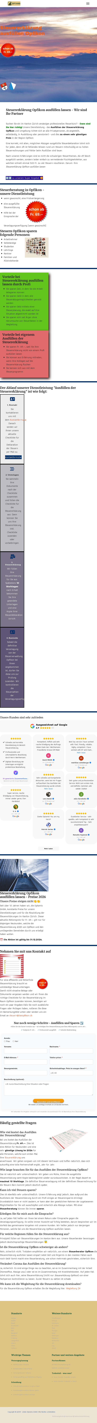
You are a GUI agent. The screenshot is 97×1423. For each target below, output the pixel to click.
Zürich (54, 1348)
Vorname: (8, 1046)
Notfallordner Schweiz (21, 1364)
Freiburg (14, 1338)
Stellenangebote (58, 1416)
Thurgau (54, 1330)
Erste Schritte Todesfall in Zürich (65, 1381)
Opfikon (14, 1348)
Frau (8, 1041)
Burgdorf (14, 1333)
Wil (53, 1343)
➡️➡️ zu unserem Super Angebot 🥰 (24, 178)
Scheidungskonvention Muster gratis (26, 1390)
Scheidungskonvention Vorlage (24, 1394)
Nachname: (55, 1046)
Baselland (14, 1325)
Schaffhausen (56, 1318)
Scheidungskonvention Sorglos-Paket (26, 1386)
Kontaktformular (18, 420)
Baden (13, 1320)
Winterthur (55, 1340)
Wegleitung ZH (73, 1288)
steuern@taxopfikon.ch (20, 1015)
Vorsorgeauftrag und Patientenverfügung (27, 1377)
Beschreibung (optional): (14, 1079)
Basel (13, 1323)
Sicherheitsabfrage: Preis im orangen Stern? (68, 1068)
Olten (13, 1345)
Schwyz (54, 1320)
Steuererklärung (13, 1157)
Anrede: (7, 1038)
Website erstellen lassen (60, 1368)
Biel (12, 1330)
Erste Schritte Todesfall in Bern (65, 1377)
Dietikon (14, 1335)
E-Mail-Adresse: (11, 1057)
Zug (53, 1345)
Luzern (13, 1343)
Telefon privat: (56, 1057)
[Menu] (87, 3)
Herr (16, 1041)
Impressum (69, 1416)
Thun (53, 1328)
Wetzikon (55, 1338)
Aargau (13, 1318)
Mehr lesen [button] (81, 752)
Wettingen (55, 1335)
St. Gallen (55, 1325)
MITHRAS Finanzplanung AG (61, 1364)
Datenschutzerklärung (81, 1416)
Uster (54, 1333)
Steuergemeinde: (11, 1068)
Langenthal (15, 1340)
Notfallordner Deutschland (22, 1368)
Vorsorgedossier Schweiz (22, 1373)
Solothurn (55, 1323)
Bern (12, 1328)
